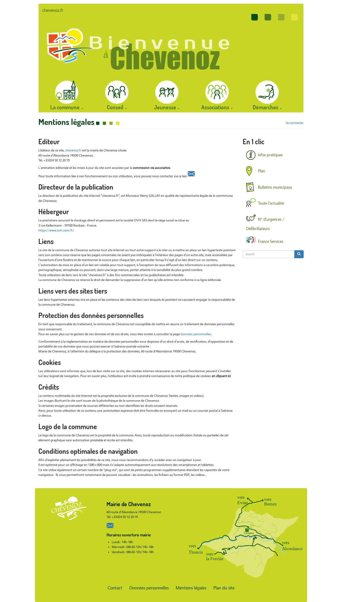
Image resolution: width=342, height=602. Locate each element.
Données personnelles (149, 588)
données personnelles (196, 334)
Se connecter (295, 123)
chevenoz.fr (52, 10)
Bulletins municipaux (275, 187)
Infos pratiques (270, 155)
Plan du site (224, 588)
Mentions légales (191, 588)
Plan (261, 171)
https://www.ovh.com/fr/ (56, 230)
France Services (270, 241)
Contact (114, 588)
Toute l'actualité (271, 203)
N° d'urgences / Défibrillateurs (265, 224)
